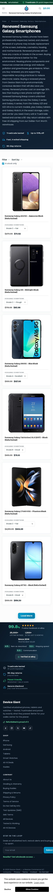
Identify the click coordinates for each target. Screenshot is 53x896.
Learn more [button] (39, 883)
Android (6, 749)
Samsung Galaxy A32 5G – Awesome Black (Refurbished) (24, 217)
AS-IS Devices (9, 828)
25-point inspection (36, 2)
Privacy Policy (9, 797)
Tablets (6, 753)
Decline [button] (7, 889)
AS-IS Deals (8, 762)
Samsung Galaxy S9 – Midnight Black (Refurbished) (21, 291)
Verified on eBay (28, 657)
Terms (25, 872)
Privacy (17, 872)
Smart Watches (10, 758)
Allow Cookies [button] (32, 889)
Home (4, 13)
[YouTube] (24, 728)
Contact (33, 872)
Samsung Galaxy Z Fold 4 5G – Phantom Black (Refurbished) (25, 512)
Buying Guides (9, 788)
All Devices (8, 819)
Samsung (7, 745)
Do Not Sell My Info (11, 806)
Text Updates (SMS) (12, 810)
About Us (7, 779)
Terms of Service (11, 801)
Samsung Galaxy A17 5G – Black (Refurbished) (25, 585)
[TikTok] (30, 728)
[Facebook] (5, 728)
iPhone (6, 740)
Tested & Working (11, 823)
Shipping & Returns (11, 792)
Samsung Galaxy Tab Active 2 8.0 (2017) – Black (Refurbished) (26, 438)
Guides (6, 767)
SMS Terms (8, 814)
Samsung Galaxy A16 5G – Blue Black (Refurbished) (21, 365)
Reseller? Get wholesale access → (19, 857)
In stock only (11, 163)
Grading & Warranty (12, 784)
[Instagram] (11, 728)
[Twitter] (17, 728)
